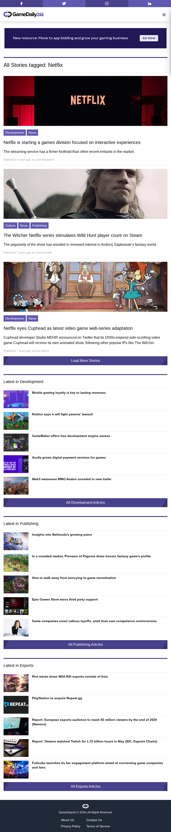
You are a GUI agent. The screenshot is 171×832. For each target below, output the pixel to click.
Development (14, 132)
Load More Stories (85, 361)
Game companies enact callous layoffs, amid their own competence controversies (94, 621)
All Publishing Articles (85, 644)
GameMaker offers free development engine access (71, 436)
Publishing (39, 225)
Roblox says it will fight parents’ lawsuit (62, 414)
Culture (10, 225)
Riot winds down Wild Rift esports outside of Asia (70, 676)
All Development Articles (85, 502)
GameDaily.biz (67, 812)
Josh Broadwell (45, 159)
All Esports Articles (85, 786)
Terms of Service (98, 826)
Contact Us (94, 820)
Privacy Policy (70, 826)
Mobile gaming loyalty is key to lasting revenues (69, 392)
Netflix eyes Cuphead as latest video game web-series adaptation (68, 328)
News (32, 132)
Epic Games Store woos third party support (65, 599)
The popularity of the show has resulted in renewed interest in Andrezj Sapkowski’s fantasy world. (80, 244)
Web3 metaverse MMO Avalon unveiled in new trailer (71, 479)
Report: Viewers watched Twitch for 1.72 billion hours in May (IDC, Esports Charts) (94, 741)
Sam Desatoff (44, 252)
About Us (67, 820)
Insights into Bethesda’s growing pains (62, 534)
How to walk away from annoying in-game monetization (74, 578)
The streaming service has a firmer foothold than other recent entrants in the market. (69, 152)
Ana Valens (42, 350)
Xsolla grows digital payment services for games (69, 457)
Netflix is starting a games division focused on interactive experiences (72, 142)
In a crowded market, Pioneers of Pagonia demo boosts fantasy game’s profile (91, 556)
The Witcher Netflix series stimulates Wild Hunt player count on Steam (73, 235)
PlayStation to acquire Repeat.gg (57, 698)
